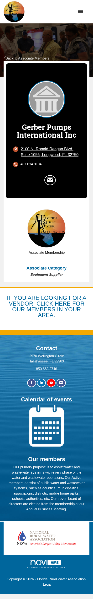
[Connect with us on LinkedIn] (41, 383)
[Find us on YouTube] (51, 383)
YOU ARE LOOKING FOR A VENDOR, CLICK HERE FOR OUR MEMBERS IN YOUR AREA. (47, 306)
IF (10, 298)
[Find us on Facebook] (31, 383)
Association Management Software (46, 567)
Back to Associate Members (27, 58)
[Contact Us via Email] (61, 383)
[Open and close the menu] (56, 11)
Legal (47, 584)
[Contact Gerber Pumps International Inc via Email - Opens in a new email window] (50, 180)
